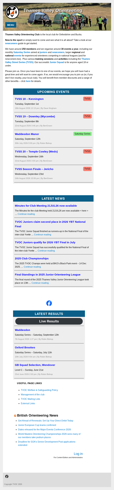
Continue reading (26, 214)
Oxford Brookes (25, 347)
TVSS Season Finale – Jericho (34, 169)
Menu (10, 25)
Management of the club (32, 394)
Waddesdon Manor (27, 134)
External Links (28, 403)
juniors (43, 52)
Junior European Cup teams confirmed (37, 425)
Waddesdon (22, 330)
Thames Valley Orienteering (52, 10)
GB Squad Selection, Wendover (35, 365)
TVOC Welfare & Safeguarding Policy (39, 390)
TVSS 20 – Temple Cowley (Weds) (36, 151)
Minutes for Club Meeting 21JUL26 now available (46, 205)
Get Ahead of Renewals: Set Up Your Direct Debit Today (45, 420)
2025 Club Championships (32, 258)
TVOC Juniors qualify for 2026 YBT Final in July (45, 242)
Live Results (49, 321)
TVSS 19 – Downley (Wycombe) (35, 116)
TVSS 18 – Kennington (29, 98)
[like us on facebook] (49, 303)
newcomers (11, 43)
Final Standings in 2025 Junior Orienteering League (47, 274)
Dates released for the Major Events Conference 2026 (44, 429)
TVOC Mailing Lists (30, 399)
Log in (78, 454)
